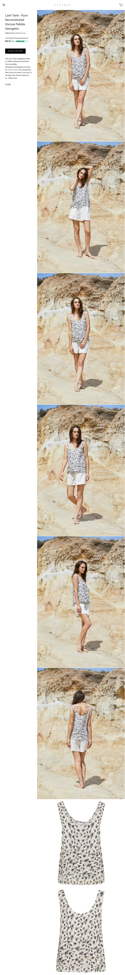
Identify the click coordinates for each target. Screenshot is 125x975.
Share (8, 84)
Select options (15, 51)
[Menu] (4, 5)
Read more (13, 78)
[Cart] (120, 5)
